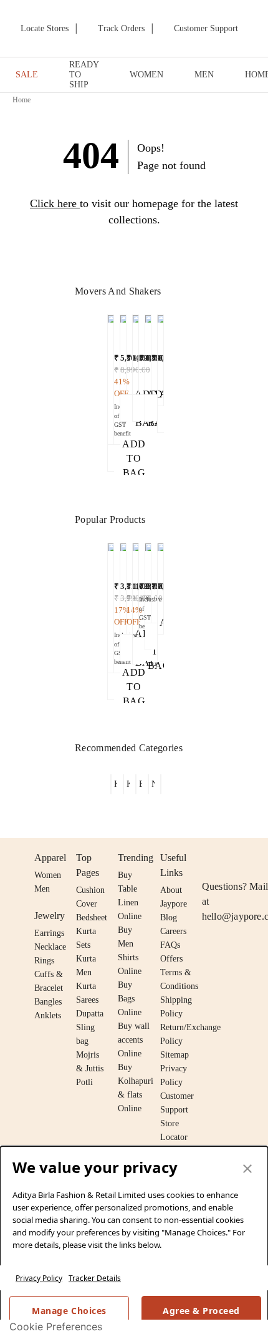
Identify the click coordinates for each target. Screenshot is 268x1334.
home (21, 99)
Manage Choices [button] (69, 1311)
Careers (173, 931)
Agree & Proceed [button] (201, 1311)
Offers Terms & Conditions (179, 972)
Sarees (87, 1000)
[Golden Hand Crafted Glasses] (123, 351)
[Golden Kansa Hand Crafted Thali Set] (110, 376)
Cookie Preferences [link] (55, 1326)
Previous (100, 349)
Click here (53, 203)
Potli (84, 1082)
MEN (204, 74)
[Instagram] (209, 857)
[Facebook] (233, 857)
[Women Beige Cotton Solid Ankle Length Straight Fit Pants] (123, 585)
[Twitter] (257, 858)
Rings (44, 960)
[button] (110, 393)
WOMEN (146, 74)
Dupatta (89, 1013)
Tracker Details (95, 1278)
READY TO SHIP (83, 74)
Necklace (50, 947)
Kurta (86, 958)
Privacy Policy (39, 1278)
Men (42, 888)
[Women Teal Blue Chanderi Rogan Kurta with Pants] (148, 579)
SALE (27, 74)
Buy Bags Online (129, 998)
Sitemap (174, 1054)
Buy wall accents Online (134, 1039)
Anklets (47, 1015)
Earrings (49, 933)
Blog (168, 917)
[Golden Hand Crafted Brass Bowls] (135, 587)
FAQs (170, 945)
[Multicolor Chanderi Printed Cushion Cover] (135, 351)
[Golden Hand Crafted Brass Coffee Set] (110, 604)
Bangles (48, 1001)
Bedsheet (91, 917)
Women (47, 875)
